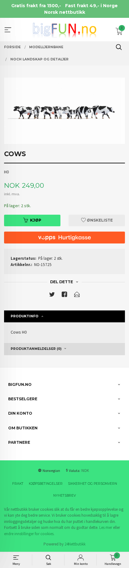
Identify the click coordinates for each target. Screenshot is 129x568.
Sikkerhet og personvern (92, 484)
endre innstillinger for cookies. (29, 533)
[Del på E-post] (77, 295)
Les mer (105, 527)
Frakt (17, 484)
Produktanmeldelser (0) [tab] (36, 349)
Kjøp (35, 220)
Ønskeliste (99, 220)
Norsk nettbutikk (64, 12)
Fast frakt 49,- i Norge (91, 5)
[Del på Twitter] (52, 295)
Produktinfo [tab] (25, 316)
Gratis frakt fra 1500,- (36, 5)
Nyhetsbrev (64, 496)
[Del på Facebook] (64, 295)
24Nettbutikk (74, 544)
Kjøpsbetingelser (46, 484)
